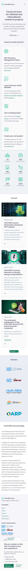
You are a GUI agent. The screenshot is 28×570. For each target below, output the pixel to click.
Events (4, 510)
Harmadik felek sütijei (11, 561)
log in (13, 91)
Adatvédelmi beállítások (11, 538)
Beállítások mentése (19, 565)
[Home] (8, 4)
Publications (5, 516)
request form (10, 146)
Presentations (5, 518)
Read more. (7, 70)
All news (12, 351)
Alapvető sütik (9, 557)
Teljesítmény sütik (10, 559)
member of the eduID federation (13, 95)
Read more (13, 35)
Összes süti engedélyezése (9, 565)
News (3, 508)
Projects (4, 513)
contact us (11, 98)
